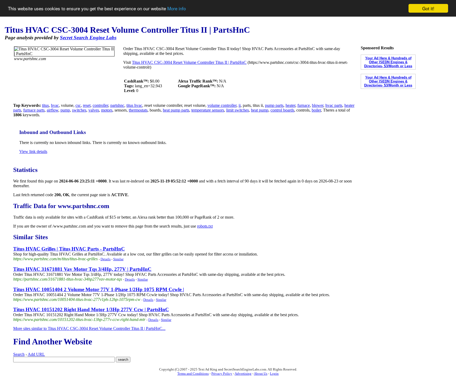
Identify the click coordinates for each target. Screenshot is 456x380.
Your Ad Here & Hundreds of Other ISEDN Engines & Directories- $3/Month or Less (388, 62)
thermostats (138, 110)
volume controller (221, 105)
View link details (33, 151)
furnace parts (34, 110)
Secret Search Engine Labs (88, 37)
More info (176, 8)
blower (317, 105)
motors (106, 110)
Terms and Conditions (193, 374)
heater (290, 105)
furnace (303, 105)
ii (240, 105)
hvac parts (333, 105)
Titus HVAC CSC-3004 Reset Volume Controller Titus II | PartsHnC (189, 62)
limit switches (237, 110)
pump (65, 110)
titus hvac (134, 105)
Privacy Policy (221, 374)
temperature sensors (207, 110)
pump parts (274, 105)
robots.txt (205, 226)
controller (100, 105)
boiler (316, 110)
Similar (118, 259)
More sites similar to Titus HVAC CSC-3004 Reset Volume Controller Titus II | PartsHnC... (89, 328)
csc (78, 105)
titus (45, 105)
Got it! (428, 8)
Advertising (243, 374)
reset (87, 105)
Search (19, 354)
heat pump (259, 110)
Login (274, 374)
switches (79, 110)
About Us (260, 374)
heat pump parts (176, 110)
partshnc (117, 105)
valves (93, 110)
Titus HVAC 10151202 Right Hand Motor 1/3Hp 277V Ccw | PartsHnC (91, 309)
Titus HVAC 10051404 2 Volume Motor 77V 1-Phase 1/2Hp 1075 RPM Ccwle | (98, 289)
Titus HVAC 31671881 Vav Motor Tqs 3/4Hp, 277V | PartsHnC (82, 269)
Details (106, 259)
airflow (52, 110)
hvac (55, 105)
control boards (282, 110)
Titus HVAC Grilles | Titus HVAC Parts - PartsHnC (69, 249)
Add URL (36, 354)
